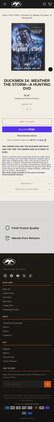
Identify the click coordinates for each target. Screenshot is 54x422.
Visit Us (6, 327)
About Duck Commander (13, 323)
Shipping (18, 98)
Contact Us (7, 335)
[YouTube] (17, 275)
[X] (24, 275)
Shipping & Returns (27, 189)
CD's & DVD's (14, 15)
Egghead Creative (32, 404)
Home (5, 15)
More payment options (27, 135)
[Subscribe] (47, 384)
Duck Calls (7, 297)
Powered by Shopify (26, 418)
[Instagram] (5, 275)
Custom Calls (8, 293)
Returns (6, 353)
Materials (27, 183)
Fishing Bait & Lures (11, 309)
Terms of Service (10, 361)
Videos (6, 331)
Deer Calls (7, 301)
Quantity (27, 104)
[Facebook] (11, 275)
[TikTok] (30, 275)
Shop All (6, 289)
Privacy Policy (8, 357)
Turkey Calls (8, 305)
